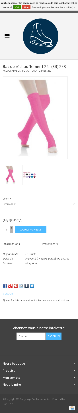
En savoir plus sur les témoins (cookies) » (53, 7)
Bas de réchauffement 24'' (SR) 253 (32, 70)
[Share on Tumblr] (26, 286)
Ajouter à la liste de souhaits (17, 300)
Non (26, 7)
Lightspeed (8, 403)
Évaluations (50, 244)
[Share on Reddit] (21, 286)
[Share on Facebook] (5, 286)
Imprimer (64, 300)
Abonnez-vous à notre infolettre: (39, 328)
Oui (17, 7)
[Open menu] (7, 35)
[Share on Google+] (10, 286)
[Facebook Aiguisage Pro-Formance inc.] (36, 347)
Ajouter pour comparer (46, 300)
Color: (7, 198)
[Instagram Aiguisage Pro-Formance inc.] (42, 347)
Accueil (7, 70)
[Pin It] (16, 286)
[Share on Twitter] (32, 286)
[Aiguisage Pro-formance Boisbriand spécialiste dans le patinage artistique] (46, 36)
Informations (11, 244)
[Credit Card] (71, 408)
